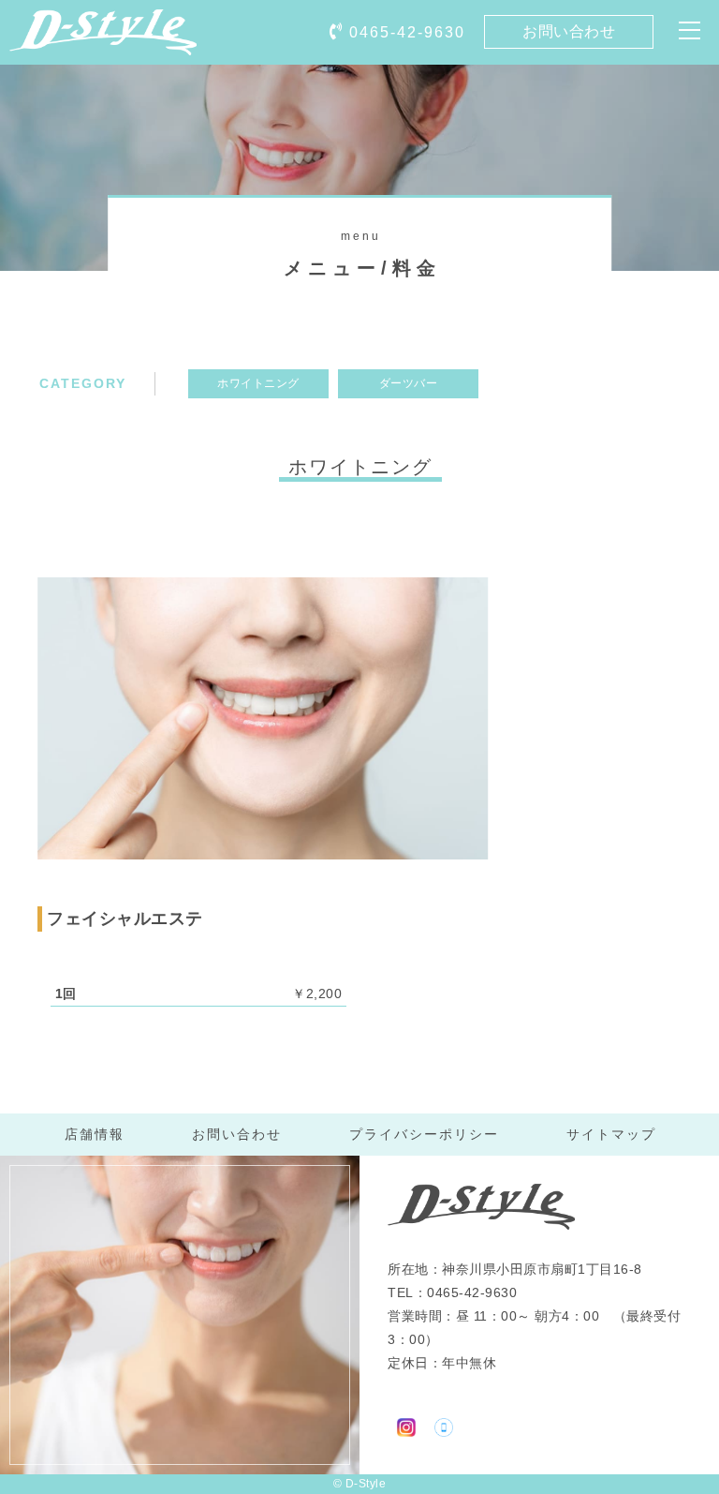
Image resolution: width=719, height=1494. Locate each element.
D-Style (366, 1483)
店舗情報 (95, 1134)
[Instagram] (406, 1425)
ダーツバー (408, 383)
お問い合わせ (568, 31)
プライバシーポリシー (424, 1134)
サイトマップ (611, 1134)
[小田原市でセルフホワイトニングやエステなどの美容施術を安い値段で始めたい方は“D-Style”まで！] (103, 42)
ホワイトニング (258, 383)
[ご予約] (443, 1425)
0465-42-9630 (407, 32)
